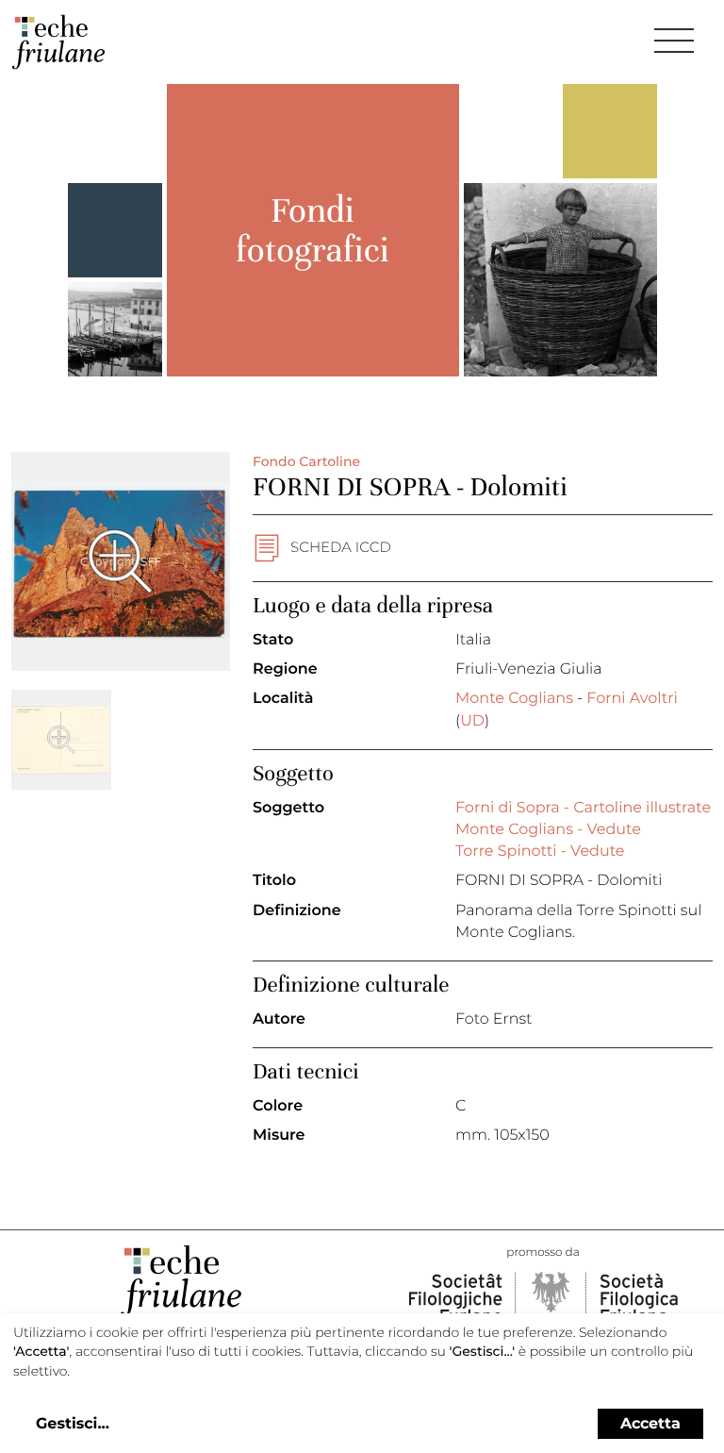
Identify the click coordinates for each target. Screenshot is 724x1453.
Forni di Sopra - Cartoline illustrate (583, 808)
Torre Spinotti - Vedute (540, 851)
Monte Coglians (514, 699)
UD (472, 721)
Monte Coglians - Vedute (548, 830)
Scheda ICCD (340, 547)
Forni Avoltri (631, 699)
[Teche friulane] (58, 42)
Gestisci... (72, 1424)
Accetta (650, 1423)
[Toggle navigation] (674, 40)
